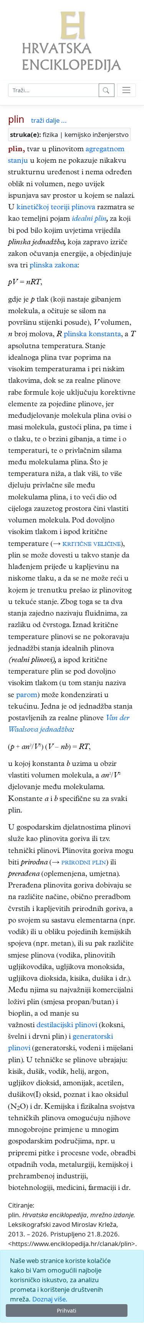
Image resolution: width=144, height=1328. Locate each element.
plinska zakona (54, 266)
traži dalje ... (49, 120)
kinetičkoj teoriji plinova (56, 208)
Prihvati (66, 1310)
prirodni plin (83, 863)
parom (26, 696)
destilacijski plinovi (66, 1026)
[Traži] (106, 90)
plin (16, 118)
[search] (126, 90)
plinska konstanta (92, 335)
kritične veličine (92, 545)
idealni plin (89, 219)
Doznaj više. (50, 1299)
